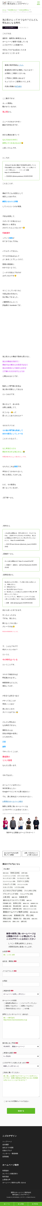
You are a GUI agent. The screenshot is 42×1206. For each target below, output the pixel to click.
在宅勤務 (7, 906)
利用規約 (5, 1170)
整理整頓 (7, 909)
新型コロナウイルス (29, 908)
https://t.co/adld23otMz (17, 540)
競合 (26, 918)
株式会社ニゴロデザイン (18, 4)
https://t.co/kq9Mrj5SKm (28, 599)
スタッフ (8, 887)
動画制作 (34, 903)
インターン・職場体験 (10, 1153)
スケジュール (22, 884)
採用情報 (5, 1156)
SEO (5, 873)
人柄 (6, 897)
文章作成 (17, 909)
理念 (7, 918)
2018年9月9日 (28, 176)
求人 (30, 915)
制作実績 (5, 1176)
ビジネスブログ (12, 891)
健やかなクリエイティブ (14, 900)
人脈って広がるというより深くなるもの (31, 854)
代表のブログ (7, 1150)
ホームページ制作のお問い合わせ (14, 1182)
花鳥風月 (7, 921)
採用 (25, 906)
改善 (33, 906)
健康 (29, 900)
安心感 (17, 906)
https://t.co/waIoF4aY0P (26, 561)
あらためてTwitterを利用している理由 (11, 854)
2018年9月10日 (28, 603)
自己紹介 (18, 86)
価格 (14, 897)
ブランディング (10, 894)
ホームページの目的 (9, 1000)
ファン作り (30, 890)
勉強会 (26, 903)
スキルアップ (9, 884)
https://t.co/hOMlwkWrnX (12, 172)
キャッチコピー (9, 878)
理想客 (17, 918)
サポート (23, 881)
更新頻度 (19, 915)
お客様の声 (6, 1179)
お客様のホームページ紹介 (12, 801)
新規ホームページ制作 (15, 912)
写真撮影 (7, 903)
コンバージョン (9, 881)
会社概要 (5, 1144)
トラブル (19, 887)
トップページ (7, 1141)
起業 (24, 921)
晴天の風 (34, 912)
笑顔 (34, 918)
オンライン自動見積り (10, 1173)
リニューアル (26, 894)
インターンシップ (9, 876)
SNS (14, 873)
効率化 (17, 903)
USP (24, 873)
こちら (21, 65)
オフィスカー (22, 876)
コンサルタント (23, 878)
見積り (16, 921)
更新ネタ (7, 915)
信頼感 (23, 897)
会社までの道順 (7, 1147)
